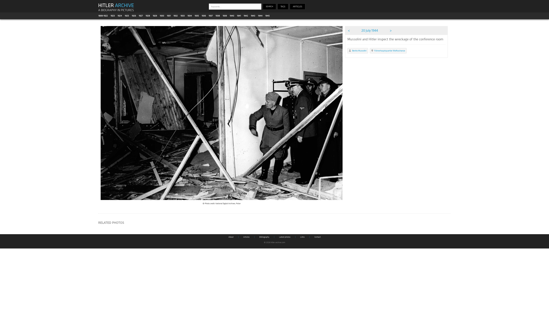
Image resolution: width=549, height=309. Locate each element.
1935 (197, 15)
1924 (120, 15)
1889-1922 (103, 15)
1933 (183, 15)
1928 (148, 15)
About (230, 237)
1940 (232, 15)
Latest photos (284, 237)
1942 (246, 15)
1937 (211, 15)
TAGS (283, 6)
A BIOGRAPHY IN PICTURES (116, 10)
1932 (176, 15)
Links (302, 237)
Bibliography (264, 237)
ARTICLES (297, 6)
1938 (218, 15)
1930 (162, 15)
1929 (155, 15)
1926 (134, 15)
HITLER (116, 5)
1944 (260, 15)
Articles (246, 237)
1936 (204, 15)
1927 (141, 15)
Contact (317, 237)
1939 (225, 15)
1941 (239, 15)
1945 (267, 15)
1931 (169, 15)
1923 (113, 15)
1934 (190, 15)
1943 (253, 15)
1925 (127, 15)
